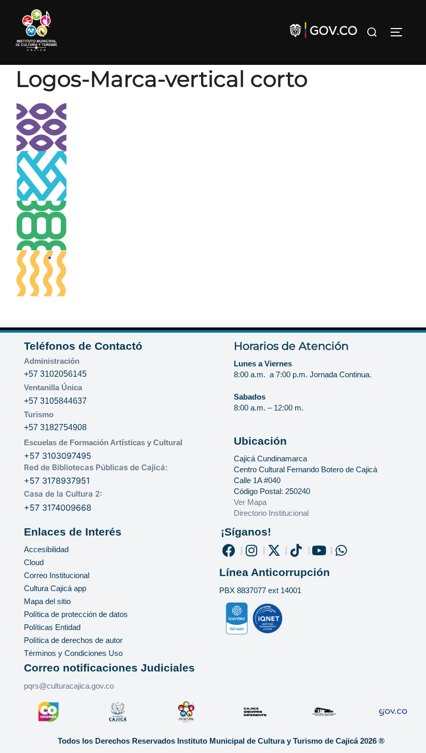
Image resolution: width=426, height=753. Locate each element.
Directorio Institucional (272, 513)
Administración (51, 361)
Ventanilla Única (53, 387)
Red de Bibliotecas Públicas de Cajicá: (96, 467)
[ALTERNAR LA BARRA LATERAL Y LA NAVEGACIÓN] (400, 32)
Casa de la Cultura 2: (63, 494)
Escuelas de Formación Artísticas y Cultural (103, 442)
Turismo (39, 414)
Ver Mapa (250, 502)
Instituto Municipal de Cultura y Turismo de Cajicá (267, 740)
